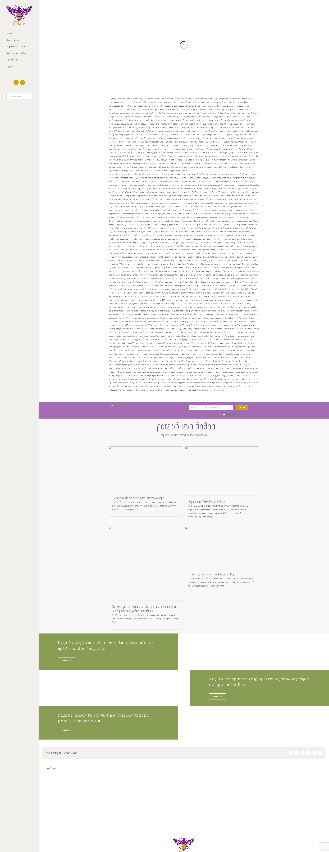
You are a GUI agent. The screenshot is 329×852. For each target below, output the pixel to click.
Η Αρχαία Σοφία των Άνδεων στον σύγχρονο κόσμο (138, 498)
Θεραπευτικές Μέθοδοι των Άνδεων (206, 501)
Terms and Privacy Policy (244, 414)
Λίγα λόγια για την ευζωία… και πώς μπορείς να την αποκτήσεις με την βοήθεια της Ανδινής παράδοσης (144, 608)
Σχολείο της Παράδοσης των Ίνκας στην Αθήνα (212, 574)
